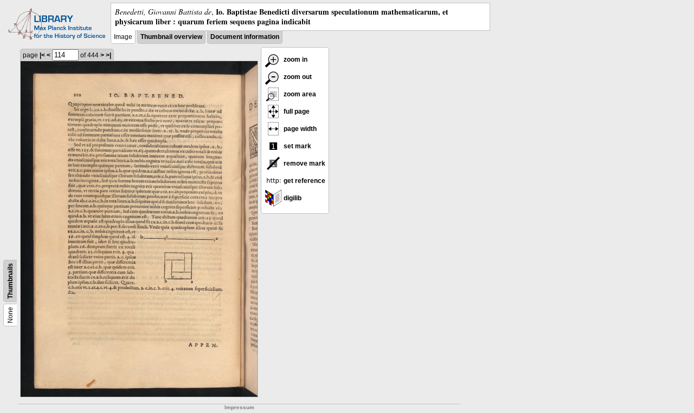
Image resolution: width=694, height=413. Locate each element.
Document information (244, 37)
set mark (296, 146)
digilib (291, 198)
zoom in (294, 59)
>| (108, 55)
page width (299, 129)
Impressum (239, 407)
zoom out (297, 77)
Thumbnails (10, 281)
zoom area (299, 94)
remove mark (303, 163)
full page (296, 111)
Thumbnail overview (171, 37)
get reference (303, 181)
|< (42, 55)
